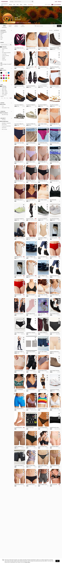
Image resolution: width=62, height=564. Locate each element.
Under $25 (4, 87)
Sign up (59, 1)
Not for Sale (4, 129)
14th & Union (4, 48)
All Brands (4, 46)
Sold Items (4, 127)
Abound (3, 57)
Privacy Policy (27, 562)
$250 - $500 (4, 93)
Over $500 (4, 94)
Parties (25, 4)
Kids (17, 4)
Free (3, 106)
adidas (3, 58)
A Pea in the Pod (5, 55)
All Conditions (5, 112)
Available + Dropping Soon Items (6, 124)
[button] (12, 1)
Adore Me (4, 59)
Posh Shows (30, 4)
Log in (56, 1)
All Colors (4, 70)
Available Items (5, 121)
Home (21, 4)
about (54, 25)
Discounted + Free (5, 107)
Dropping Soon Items (6, 126)
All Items (4, 104)
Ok (57, 561)
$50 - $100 (4, 90)
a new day (4, 54)
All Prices (4, 86)
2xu (3, 51)
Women (10, 4)
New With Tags (5, 114)
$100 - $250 (4, 92)
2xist (3, 49)
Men (14, 4)
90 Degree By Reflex (6, 52)
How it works (48, 4)
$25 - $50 (4, 89)
